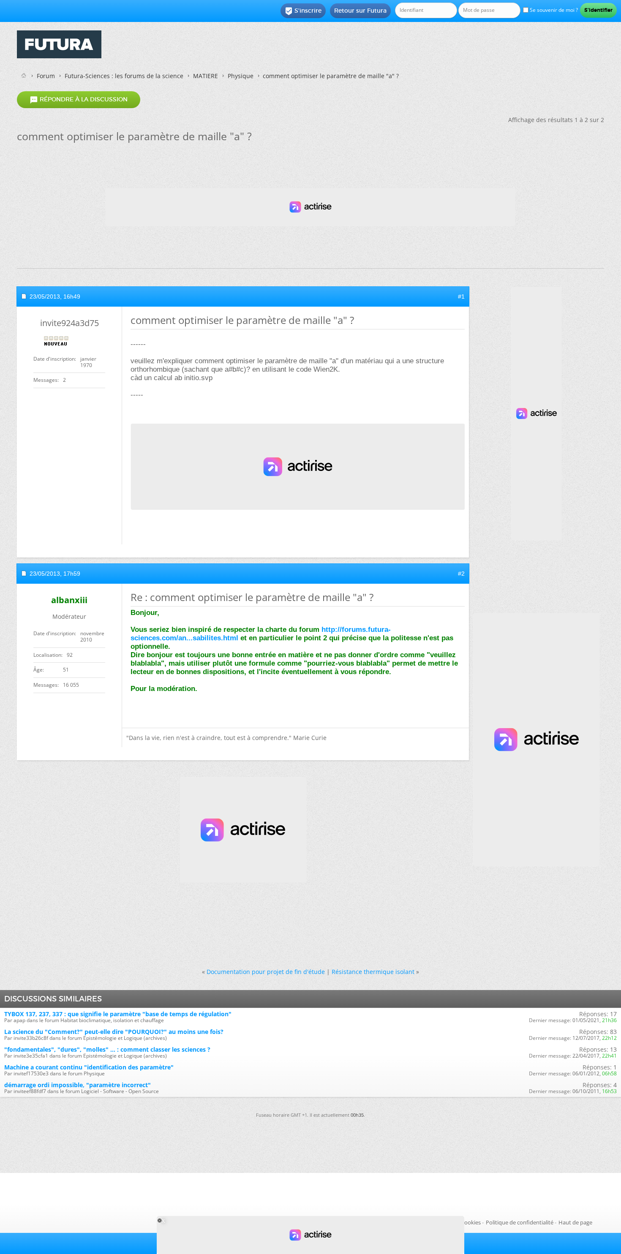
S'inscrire (303, 11)
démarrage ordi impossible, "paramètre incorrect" (77, 1085)
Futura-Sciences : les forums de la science (124, 76)
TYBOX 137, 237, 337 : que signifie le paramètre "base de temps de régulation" (118, 1014)
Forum (46, 76)
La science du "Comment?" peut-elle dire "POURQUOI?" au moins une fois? (113, 1032)
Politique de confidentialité (519, 1222)
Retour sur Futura (360, 10)
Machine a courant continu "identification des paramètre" (89, 1067)
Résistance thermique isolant (373, 972)
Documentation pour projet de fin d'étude (266, 972)
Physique (240, 76)
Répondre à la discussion (79, 99)
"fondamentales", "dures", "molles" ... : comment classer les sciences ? (107, 1049)
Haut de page (575, 1222)
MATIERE (205, 76)
